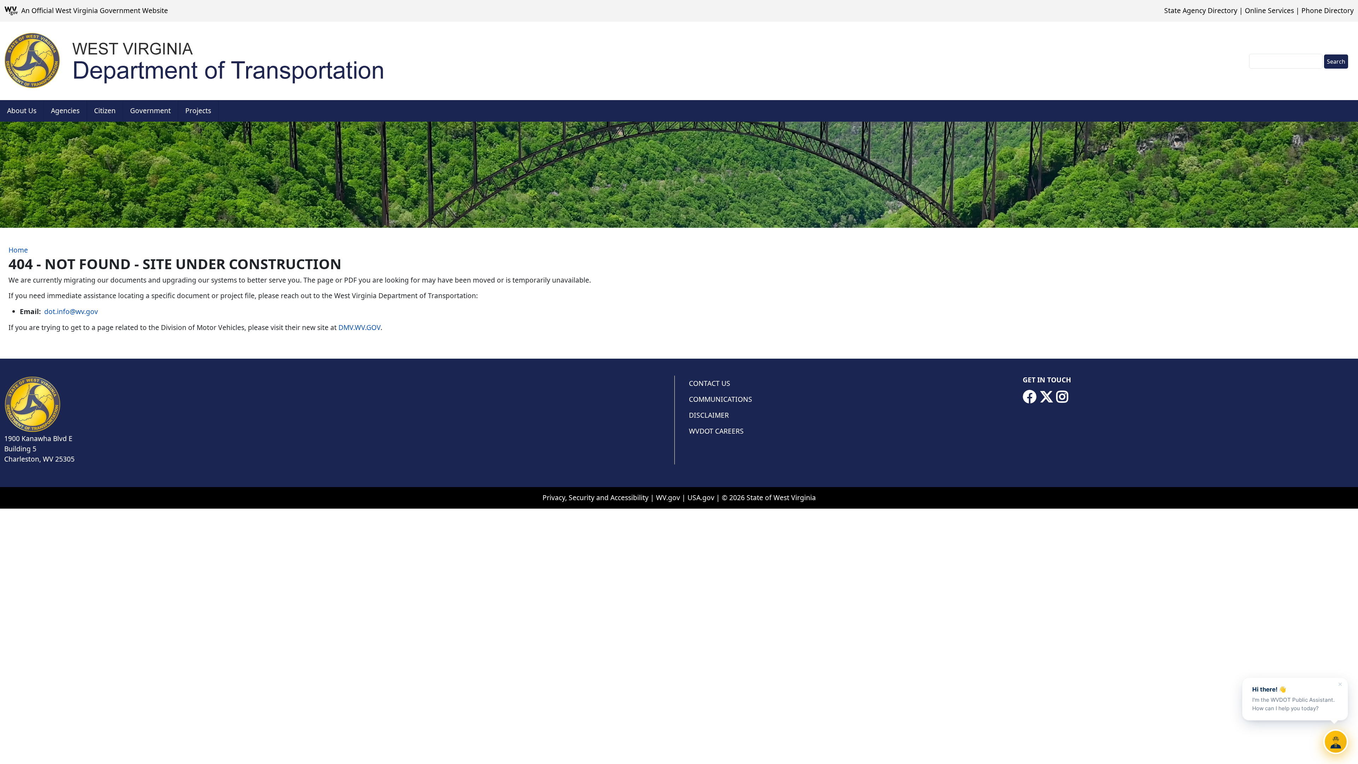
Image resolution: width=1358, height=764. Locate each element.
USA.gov (700, 497)
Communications (720, 399)
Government (150, 110)
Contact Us (709, 383)
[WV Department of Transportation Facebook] (1029, 397)
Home (18, 250)
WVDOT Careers (716, 431)
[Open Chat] (1335, 741)
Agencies (65, 110)
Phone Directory (1327, 10)
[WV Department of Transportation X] (1046, 397)
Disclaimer (709, 415)
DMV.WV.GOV (359, 327)
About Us (21, 110)
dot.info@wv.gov (71, 311)
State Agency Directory (1200, 10)
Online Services (1269, 10)
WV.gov (668, 497)
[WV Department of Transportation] (194, 60)
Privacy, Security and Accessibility (595, 497)
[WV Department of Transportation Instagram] (1062, 397)
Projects (198, 110)
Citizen (105, 110)
